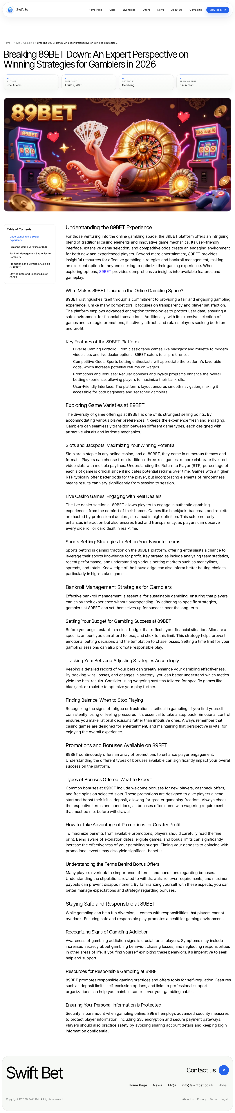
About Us (188, 1099)
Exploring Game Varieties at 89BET (30, 246)
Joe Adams (14, 85)
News (17, 42)
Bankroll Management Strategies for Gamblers (31, 255)
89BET (105, 271)
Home (7, 42)
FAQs (172, 1085)
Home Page (138, 1085)
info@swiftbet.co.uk (197, 1085)
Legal (224, 1099)
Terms (213, 1099)
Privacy (201, 1099)
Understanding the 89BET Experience (24, 238)
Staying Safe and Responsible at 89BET (29, 275)
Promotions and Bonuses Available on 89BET (30, 265)
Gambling (28, 42)
